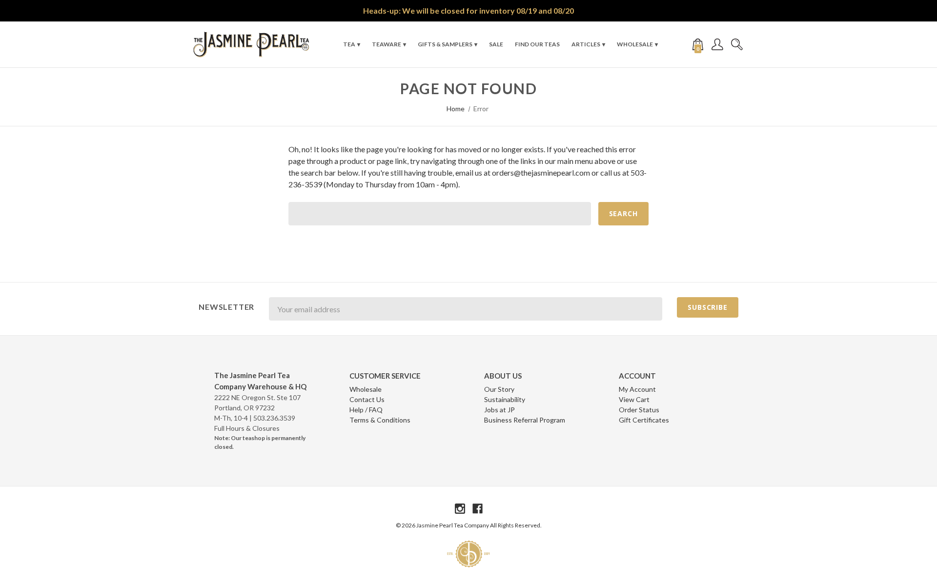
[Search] (737, 44)
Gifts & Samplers (445, 44)
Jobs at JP (499, 409)
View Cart (634, 399)
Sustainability (504, 399)
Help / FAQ (366, 409)
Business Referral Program (524, 420)
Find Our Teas (537, 44)
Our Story (499, 389)
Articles (585, 44)
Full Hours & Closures (247, 428)
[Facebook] (477, 509)
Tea (349, 44)
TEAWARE (386, 44)
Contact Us (367, 399)
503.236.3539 (274, 418)
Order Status (639, 409)
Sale (496, 44)
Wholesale (635, 44)
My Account (637, 389)
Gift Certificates (644, 420)
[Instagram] (460, 509)
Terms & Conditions (379, 420)
